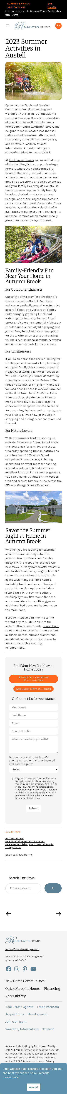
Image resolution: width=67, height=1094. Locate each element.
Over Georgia (23, 371)
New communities (16, 844)
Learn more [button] (10, 1077)
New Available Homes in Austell (24, 841)
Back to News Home (18, 854)
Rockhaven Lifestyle (41, 844)
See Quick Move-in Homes (33, 688)
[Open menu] (7, 26)
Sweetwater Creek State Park (36, 442)
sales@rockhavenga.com (22, 949)
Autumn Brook (43, 126)
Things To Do (13, 847)
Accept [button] (33, 1087)
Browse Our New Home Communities (34, 679)
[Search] (53, 888)
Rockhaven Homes (21, 160)
